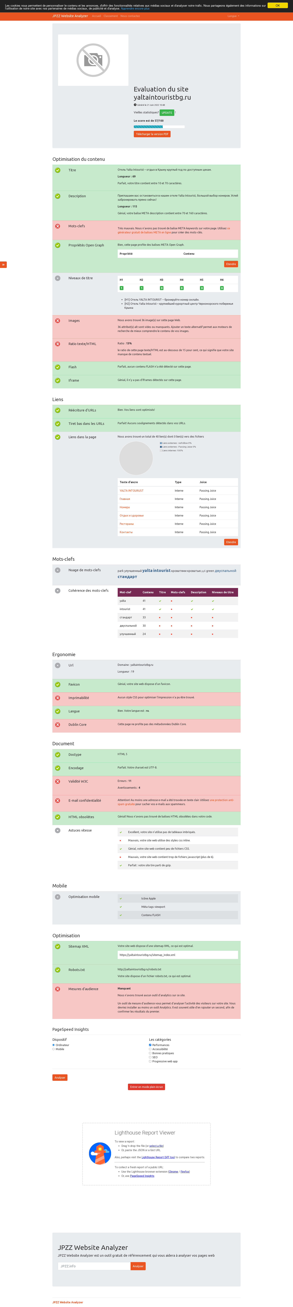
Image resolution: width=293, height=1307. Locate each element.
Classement (111, 15)
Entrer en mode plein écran (146, 1086)
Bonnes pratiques (163, 1053)
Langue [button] (232, 15)
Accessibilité (160, 1049)
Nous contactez (130, 15)
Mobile (60, 1049)
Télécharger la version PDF (152, 134)
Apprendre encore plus (135, 8)
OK (278, 5)
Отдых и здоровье (132, 515)
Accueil (96, 15)
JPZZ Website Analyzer (70, 16)
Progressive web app (165, 1061)
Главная (125, 498)
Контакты (126, 532)
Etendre (231, 264)
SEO (155, 1057)
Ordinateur (62, 1045)
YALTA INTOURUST (132, 490)
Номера (125, 507)
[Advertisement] (184, 59)
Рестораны (127, 523)
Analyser (60, 1077)
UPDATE (167, 112)
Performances (160, 1045)
